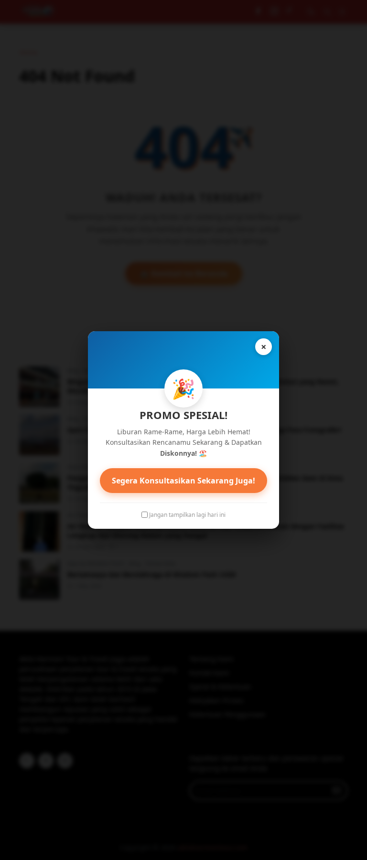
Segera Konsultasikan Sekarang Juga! (183, 480)
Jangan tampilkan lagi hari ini (187, 515)
